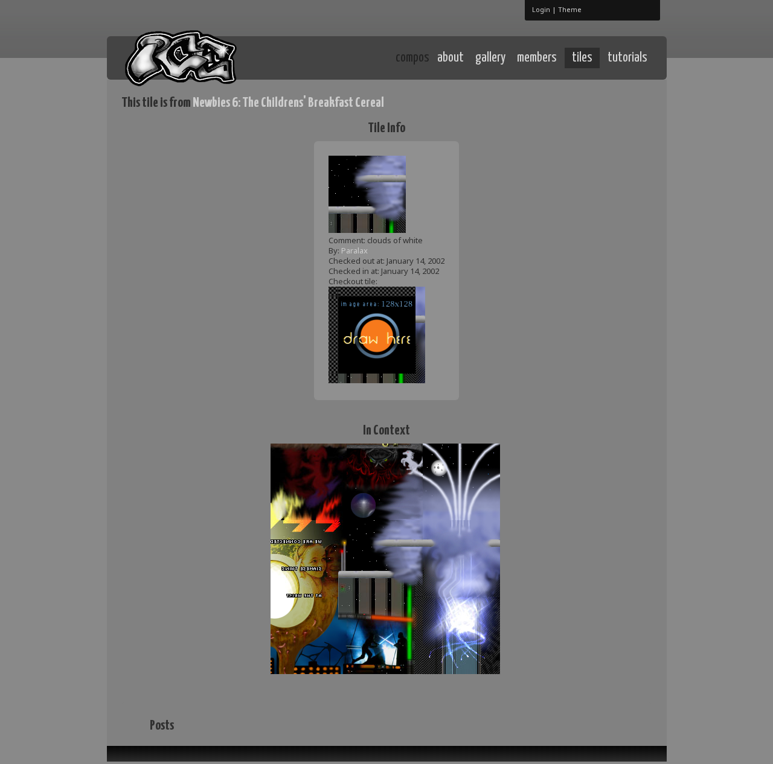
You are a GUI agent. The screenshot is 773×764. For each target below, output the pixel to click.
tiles (582, 58)
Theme (570, 9)
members (537, 58)
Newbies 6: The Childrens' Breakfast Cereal (288, 103)
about (450, 58)
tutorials (627, 58)
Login (541, 9)
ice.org (210, 57)
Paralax (354, 250)
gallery (490, 58)
